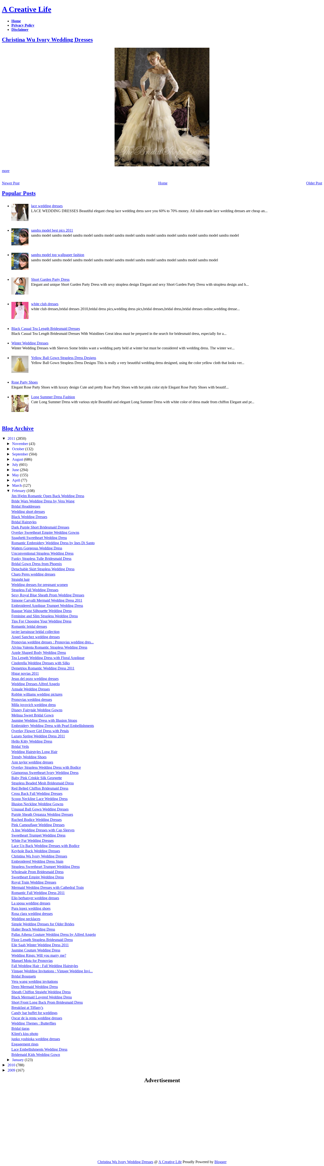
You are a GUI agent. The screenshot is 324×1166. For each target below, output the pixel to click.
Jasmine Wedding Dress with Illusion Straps (44, 720)
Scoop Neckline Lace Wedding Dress (39, 799)
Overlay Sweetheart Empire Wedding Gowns (45, 532)
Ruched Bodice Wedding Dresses (36, 820)
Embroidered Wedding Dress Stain (37, 861)
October (18, 449)
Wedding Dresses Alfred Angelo (35, 684)
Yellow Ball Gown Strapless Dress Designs (63, 358)
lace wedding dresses (47, 206)
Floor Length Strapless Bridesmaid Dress (42, 940)
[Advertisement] (42, 1121)
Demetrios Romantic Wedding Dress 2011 (42, 668)
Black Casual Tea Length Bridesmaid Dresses (45, 329)
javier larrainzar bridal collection (35, 632)
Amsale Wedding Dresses (30, 689)
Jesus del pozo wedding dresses (35, 679)
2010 (12, 1065)
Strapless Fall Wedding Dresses (34, 590)
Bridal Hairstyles (24, 522)
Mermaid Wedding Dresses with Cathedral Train (47, 887)
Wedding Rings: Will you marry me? (38, 955)
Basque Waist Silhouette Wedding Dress (41, 611)
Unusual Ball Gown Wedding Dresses (40, 809)
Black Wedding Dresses (29, 517)
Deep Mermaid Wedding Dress (34, 987)
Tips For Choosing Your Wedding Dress (41, 621)
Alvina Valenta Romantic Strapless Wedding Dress (49, 647)
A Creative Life (26, 9)
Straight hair (20, 579)
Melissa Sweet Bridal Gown (32, 715)
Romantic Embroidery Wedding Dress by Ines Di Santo (53, 543)
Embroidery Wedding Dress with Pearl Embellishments (52, 726)
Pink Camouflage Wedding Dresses (38, 825)
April (16, 480)
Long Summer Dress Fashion (53, 397)
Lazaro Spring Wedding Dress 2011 (38, 736)
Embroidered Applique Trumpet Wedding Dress (47, 606)
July (15, 465)
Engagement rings (24, 1044)
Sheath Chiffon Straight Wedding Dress (41, 992)
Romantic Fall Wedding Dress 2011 (38, 893)
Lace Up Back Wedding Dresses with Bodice (45, 846)
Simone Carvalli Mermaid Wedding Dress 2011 (46, 600)
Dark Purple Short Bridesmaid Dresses (40, 527)
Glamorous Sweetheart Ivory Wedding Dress (45, 773)
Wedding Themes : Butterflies (33, 1023)
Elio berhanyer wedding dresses (35, 898)
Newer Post (10, 183)
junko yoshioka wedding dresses (35, 1039)
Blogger (220, 1162)
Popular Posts (19, 193)
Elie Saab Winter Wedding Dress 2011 (40, 945)
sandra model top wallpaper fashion (57, 255)
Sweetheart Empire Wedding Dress (37, 877)
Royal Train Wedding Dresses (33, 882)
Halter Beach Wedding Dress (33, 929)
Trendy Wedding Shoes (28, 757)
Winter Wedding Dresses (29, 343)
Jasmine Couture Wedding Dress (35, 950)
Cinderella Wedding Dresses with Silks (40, 663)
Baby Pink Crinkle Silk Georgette (36, 778)
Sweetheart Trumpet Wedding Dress (38, 835)
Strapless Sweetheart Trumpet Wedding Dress (45, 867)
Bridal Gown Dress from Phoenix (36, 564)
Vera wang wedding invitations (34, 981)
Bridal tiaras (20, 1028)
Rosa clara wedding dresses (32, 914)
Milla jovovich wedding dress (33, 705)
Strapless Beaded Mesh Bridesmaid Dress (42, 783)
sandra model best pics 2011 (52, 230)
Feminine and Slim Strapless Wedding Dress (44, 616)
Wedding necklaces (25, 919)
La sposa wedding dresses (30, 903)
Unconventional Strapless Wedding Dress (42, 553)
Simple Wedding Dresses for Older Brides (42, 924)
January (18, 1060)
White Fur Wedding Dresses (32, 840)
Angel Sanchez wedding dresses (35, 637)
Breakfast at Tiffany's (27, 1008)
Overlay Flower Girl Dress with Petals (40, 731)
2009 (12, 1070)
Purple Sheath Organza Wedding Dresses (42, 814)
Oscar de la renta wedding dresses (36, 1018)
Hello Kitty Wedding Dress (31, 741)
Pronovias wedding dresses (31, 700)
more (5, 171)
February (19, 491)
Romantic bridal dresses (29, 626)
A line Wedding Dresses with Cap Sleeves (42, 830)
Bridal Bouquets (23, 976)
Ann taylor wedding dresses (32, 762)
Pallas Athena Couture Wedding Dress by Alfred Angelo (53, 934)
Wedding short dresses (28, 512)
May (16, 475)
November (20, 444)
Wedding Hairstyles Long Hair (34, 752)
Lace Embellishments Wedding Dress (39, 1049)
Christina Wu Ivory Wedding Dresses (47, 40)
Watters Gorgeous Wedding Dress (36, 548)
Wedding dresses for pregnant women (39, 585)
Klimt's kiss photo (24, 1034)
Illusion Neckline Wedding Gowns (37, 804)
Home (162, 183)
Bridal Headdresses (25, 506)
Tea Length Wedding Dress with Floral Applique (47, 658)
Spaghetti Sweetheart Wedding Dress (39, 538)
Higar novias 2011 (25, 673)
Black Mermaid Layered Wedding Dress (41, 997)
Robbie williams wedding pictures (36, 694)
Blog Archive (18, 428)
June (16, 470)
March (17, 485)
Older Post (314, 183)
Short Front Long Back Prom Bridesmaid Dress (47, 1002)
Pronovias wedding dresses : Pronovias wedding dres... (52, 642)
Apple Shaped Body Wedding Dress (38, 653)
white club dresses (44, 304)
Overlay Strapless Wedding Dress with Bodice (46, 767)
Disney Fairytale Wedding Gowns (36, 710)
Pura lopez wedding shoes (31, 908)
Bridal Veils (20, 747)
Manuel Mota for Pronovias (32, 961)
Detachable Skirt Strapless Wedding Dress (42, 569)
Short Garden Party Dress (50, 279)
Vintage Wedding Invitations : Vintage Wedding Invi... (52, 971)
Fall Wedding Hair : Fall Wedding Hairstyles (44, 966)
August (18, 459)
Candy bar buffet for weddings (34, 1013)
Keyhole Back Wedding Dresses (35, 851)
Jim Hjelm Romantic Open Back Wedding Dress (47, 496)
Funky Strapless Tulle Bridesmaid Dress (41, 559)
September (20, 454)
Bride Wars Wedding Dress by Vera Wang (42, 501)
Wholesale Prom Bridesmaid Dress (37, 872)
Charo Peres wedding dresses (33, 574)
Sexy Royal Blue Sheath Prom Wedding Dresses (47, 595)
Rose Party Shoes (24, 382)
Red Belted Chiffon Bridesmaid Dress (39, 788)
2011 (12, 438)
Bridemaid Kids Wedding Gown (35, 1055)
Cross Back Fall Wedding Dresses (36, 793)
